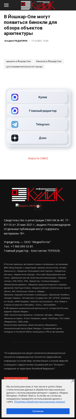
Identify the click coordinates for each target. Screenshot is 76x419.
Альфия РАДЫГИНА (15, 40)
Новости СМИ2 (38, 158)
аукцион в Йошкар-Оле (18, 61)
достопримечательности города (24, 66)
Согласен (38, 411)
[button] (6, 5)
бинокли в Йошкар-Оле (48, 61)
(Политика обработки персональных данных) (39, 401)
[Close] (73, 381)
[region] (38, 398)
